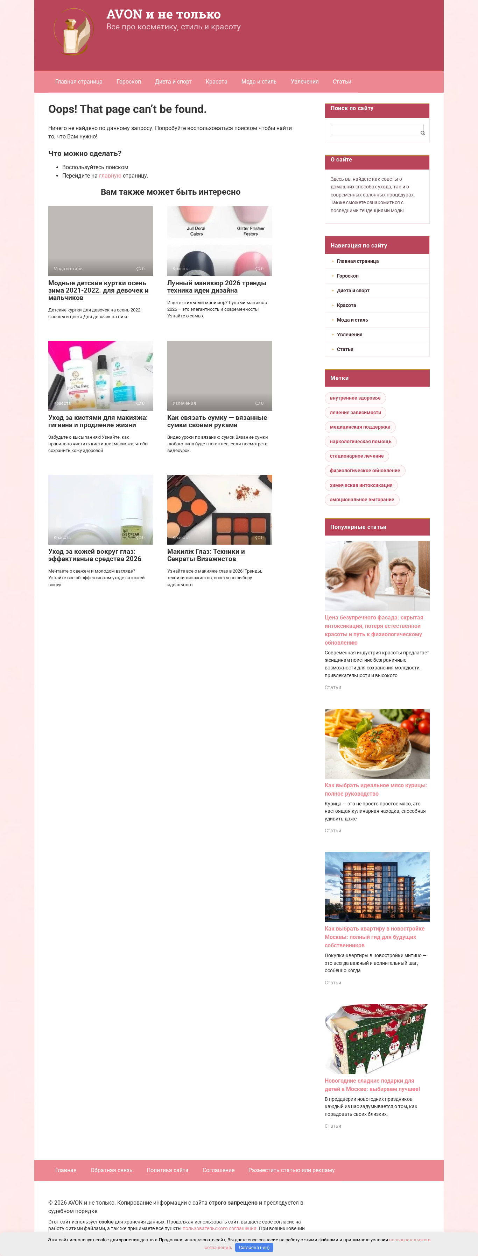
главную (110, 175)
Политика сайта (168, 1170)
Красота (216, 81)
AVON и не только (163, 13)
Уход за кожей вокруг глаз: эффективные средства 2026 (94, 555)
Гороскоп (129, 81)
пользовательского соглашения (219, 1229)
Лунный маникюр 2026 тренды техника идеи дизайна (217, 286)
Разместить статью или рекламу (291, 1170)
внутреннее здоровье (355, 398)
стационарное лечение (357, 456)
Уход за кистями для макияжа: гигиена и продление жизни (98, 421)
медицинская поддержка (360, 427)
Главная (66, 1170)
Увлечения (305, 81)
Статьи (342, 81)
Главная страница (79, 81)
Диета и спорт (173, 81)
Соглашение (218, 1170)
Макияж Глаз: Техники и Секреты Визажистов (206, 555)
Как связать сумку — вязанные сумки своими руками (217, 421)
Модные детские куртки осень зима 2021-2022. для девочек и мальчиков (98, 290)
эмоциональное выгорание (362, 499)
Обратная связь (112, 1170)
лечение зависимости (355, 412)
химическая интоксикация (361, 485)
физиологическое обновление (365, 470)
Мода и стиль (259, 81)
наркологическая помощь (361, 441)
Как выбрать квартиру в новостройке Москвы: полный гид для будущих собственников (375, 937)
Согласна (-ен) (254, 1247)
